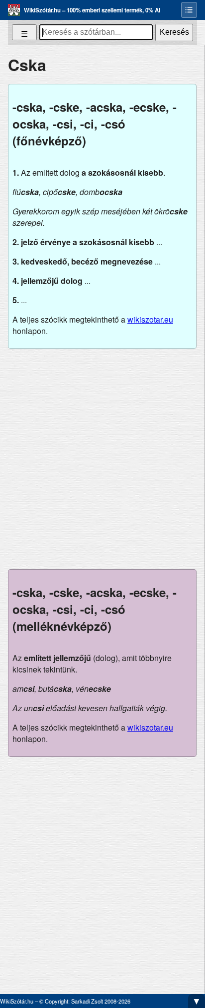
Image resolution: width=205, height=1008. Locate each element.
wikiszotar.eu (150, 319)
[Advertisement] (102, 459)
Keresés (174, 32)
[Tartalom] (189, 10)
